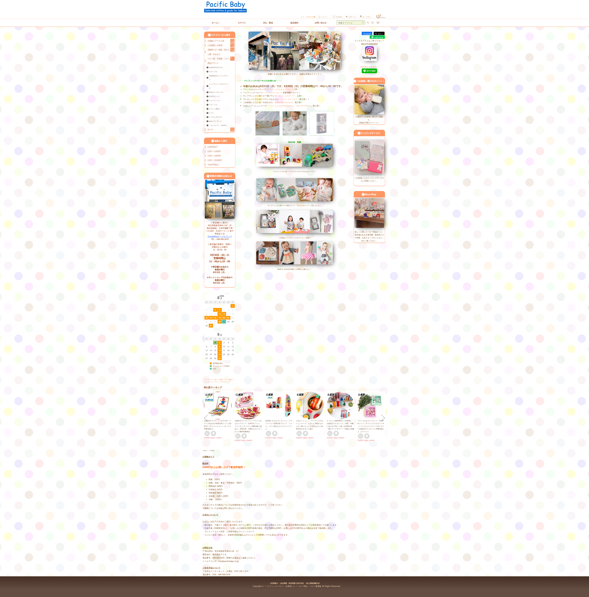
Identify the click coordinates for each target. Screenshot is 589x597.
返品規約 (294, 22)
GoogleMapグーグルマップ (220, 236)
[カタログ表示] (378, 22)
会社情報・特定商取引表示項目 (292, 583)
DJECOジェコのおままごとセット (279, 89)
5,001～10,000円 (215, 160)
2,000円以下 (213, 146)
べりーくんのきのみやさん (281, 105)
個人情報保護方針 (313, 583)
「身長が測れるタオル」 (284, 102)
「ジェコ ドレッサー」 (289, 99)
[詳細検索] (367, 22)
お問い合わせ (321, 22)
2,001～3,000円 (214, 151)
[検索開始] (362, 22)
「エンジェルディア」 (287, 96)
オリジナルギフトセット (272, 92)
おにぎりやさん (304, 105)
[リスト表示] (372, 22)
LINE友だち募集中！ (369, 66)
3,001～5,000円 (214, 155)
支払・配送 (268, 22)
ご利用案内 (273, 583)
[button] (205, 418)
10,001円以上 (213, 164)
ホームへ (216, 22)
